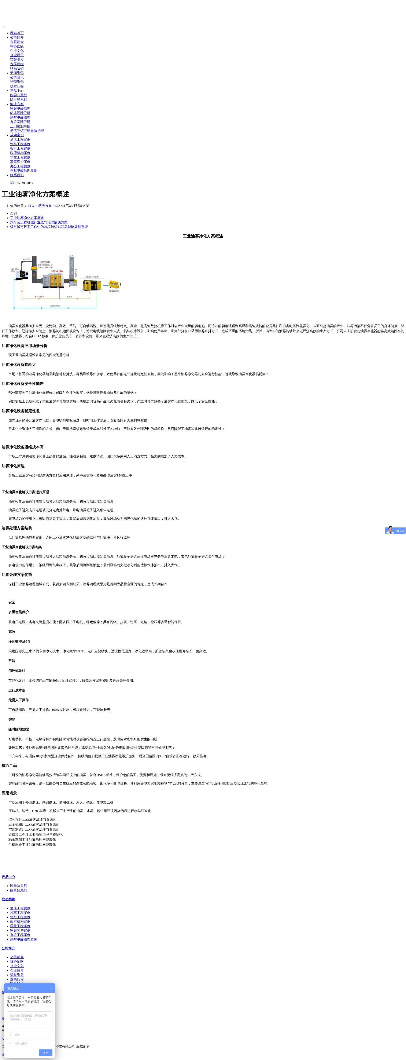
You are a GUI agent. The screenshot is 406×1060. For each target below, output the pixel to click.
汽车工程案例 (20, 144)
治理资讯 (17, 82)
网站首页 (17, 33)
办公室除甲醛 (20, 122)
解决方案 (17, 104)
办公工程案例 (20, 166)
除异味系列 (18, 95)
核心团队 (17, 46)
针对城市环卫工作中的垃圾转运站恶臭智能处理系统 (49, 227)
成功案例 (17, 135)
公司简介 (17, 37)
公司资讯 (17, 77)
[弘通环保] (203, 13)
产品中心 (17, 90)
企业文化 (17, 50)
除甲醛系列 (18, 99)
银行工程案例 (20, 148)
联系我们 (17, 68)
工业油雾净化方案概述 (27, 218)
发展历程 (17, 64)
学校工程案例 (20, 157)
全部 (13, 213)
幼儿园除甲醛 (20, 113)
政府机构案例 (20, 153)
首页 (31, 205)
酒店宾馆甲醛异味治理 (27, 130)
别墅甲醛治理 (20, 117)
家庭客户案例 (20, 162)
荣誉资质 (17, 59)
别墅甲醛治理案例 (23, 170)
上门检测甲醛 (20, 126)
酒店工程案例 (20, 139)
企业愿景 (17, 55)
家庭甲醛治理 (20, 108)
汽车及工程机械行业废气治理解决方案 (39, 222)
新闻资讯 (17, 73)
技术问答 (17, 86)
